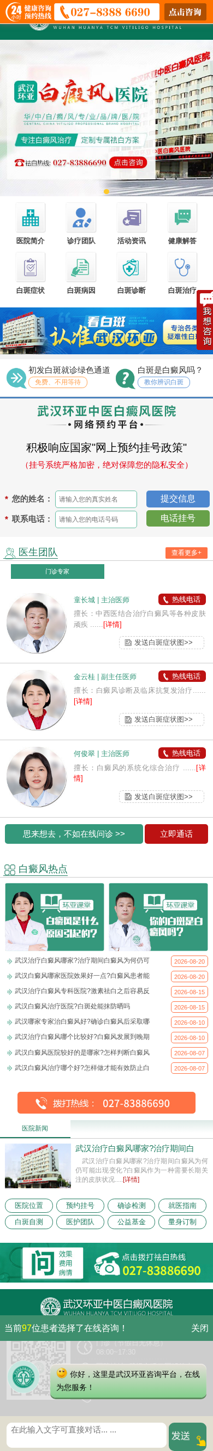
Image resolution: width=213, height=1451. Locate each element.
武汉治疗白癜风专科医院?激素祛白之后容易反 (82, 991)
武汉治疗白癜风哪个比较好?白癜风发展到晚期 (82, 1037)
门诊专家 (57, 571)
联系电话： (32, 519)
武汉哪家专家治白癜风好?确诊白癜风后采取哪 (82, 1021)
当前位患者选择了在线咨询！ (66, 1328)
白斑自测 (29, 1222)
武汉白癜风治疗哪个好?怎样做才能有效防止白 (82, 1068)
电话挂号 (178, 518)
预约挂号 (80, 1205)
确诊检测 (131, 1205)
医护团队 (80, 1222)
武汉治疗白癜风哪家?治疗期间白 (134, 1148)
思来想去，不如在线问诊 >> (74, 834)
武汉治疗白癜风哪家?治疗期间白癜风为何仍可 (82, 960)
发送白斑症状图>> (163, 642)
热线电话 (186, 599)
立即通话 (176, 834)
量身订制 (182, 1222)
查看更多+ (186, 553)
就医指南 (182, 1205)
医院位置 (29, 1205)
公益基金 (131, 1222)
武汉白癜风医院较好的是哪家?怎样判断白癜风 (82, 1052)
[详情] (112, 624)
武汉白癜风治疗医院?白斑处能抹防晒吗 (72, 1006)
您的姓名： (32, 498)
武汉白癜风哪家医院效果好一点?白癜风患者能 (82, 976)
